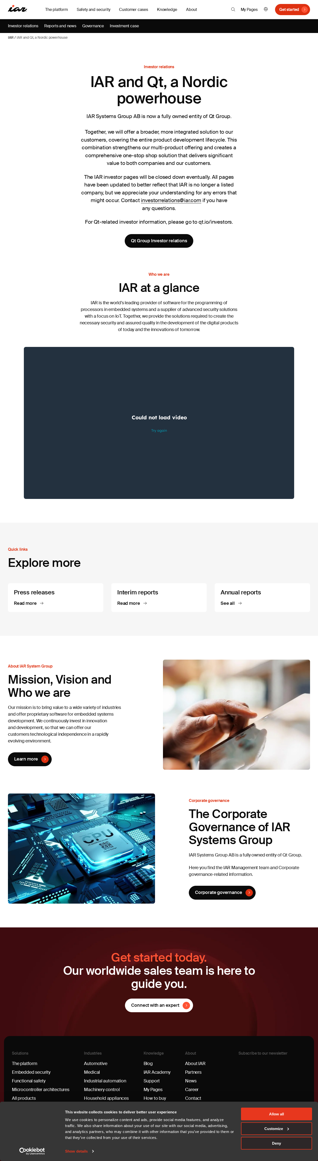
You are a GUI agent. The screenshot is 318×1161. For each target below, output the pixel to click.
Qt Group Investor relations (159, 241)
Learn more (26, 759)
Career (192, 1090)
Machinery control (101, 1090)
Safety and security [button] (93, 9)
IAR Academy (157, 1072)
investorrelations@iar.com (171, 200)
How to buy (155, 1098)
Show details (76, 1151)
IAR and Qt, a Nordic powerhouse (42, 37)
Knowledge (154, 1053)
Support (152, 1081)
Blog (148, 1064)
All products (24, 1098)
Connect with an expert (155, 1005)
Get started (289, 9)
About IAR (195, 1064)
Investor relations (23, 26)
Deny (276, 1143)
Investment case (124, 26)
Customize (273, 1129)
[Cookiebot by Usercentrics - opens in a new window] (32, 1151)
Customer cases (133, 9)
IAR (10, 37)
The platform (24, 1064)
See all (228, 603)
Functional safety (28, 1081)
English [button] (266, 9)
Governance (93, 26)
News (190, 1081)
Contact (193, 1098)
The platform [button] (56, 9)
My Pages (249, 9)
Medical (92, 1072)
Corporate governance (218, 892)
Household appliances (106, 1098)
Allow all (276, 1114)
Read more (26, 603)
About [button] (191, 9)
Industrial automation (105, 1081)
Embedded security (31, 1072)
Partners (193, 1072)
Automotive (95, 1064)
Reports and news (60, 26)
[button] (233, 9)
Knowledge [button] (167, 9)
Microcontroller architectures (40, 1090)
